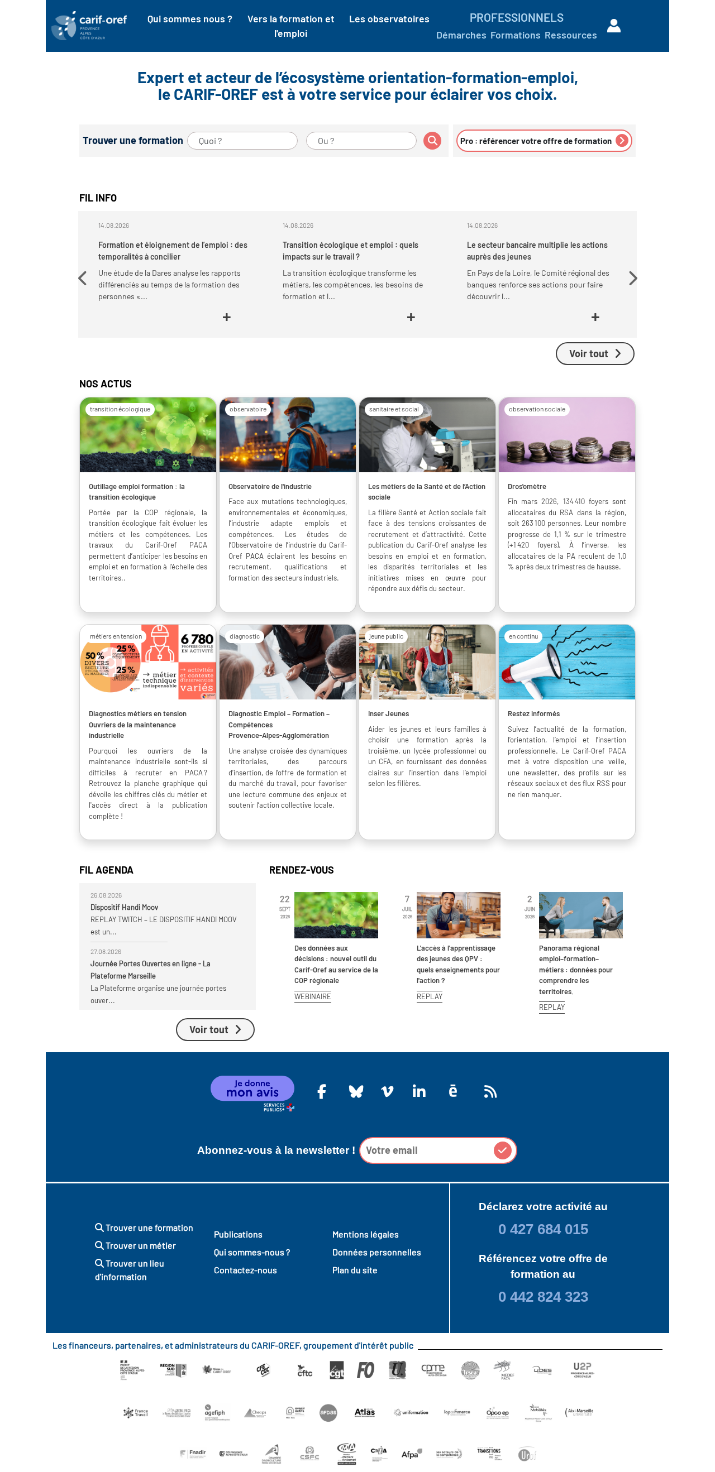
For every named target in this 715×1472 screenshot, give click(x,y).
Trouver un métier (140, 1245)
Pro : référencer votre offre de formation (536, 141)
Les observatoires (389, 18)
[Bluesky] (354, 1091)
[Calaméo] (453, 1091)
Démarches (461, 34)
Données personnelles (376, 1251)
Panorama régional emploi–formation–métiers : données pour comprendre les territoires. (576, 969)
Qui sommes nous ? (189, 18)
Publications (238, 1234)
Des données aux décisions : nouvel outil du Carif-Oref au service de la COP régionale (336, 964)
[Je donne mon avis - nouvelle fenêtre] (252, 1093)
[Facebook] (322, 1091)
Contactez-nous (245, 1269)
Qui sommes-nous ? (252, 1251)
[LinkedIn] (417, 1091)
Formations (515, 34)
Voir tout (588, 353)
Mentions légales (365, 1234)
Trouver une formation (148, 1227)
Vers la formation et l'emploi (291, 25)
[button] (84, 278)
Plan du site (355, 1269)
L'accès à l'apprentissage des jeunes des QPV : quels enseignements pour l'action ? (458, 964)
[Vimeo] (385, 1091)
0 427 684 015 (543, 1229)
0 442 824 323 (543, 1296)
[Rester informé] (489, 1091)
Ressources (571, 34)
